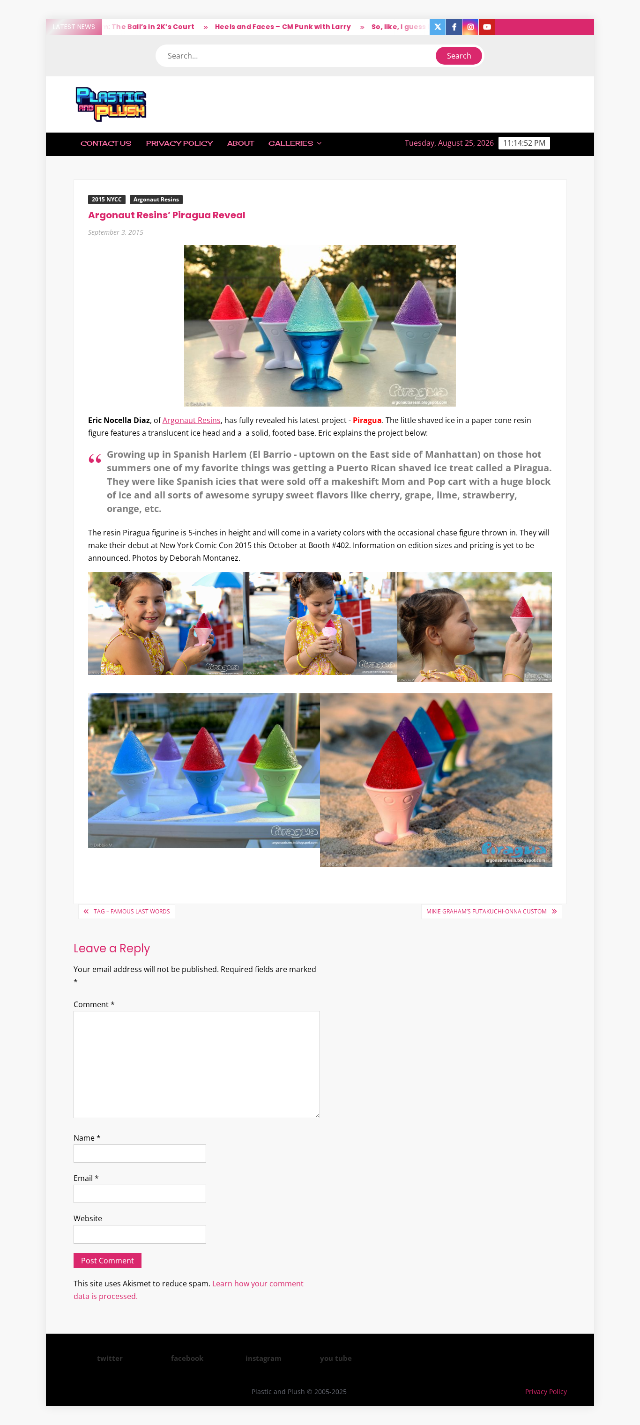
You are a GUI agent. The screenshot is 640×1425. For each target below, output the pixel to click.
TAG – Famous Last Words (132, 911)
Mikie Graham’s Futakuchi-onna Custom (486, 911)
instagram (264, 1358)
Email (86, 1178)
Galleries (290, 143)
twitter (110, 1358)
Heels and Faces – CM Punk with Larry (251, 26)
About (240, 143)
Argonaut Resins (156, 199)
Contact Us (106, 143)
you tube (336, 1358)
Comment (94, 1004)
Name (87, 1138)
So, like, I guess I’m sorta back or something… (422, 26)
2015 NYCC (107, 199)
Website (88, 1218)
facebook (187, 1358)
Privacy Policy (179, 143)
